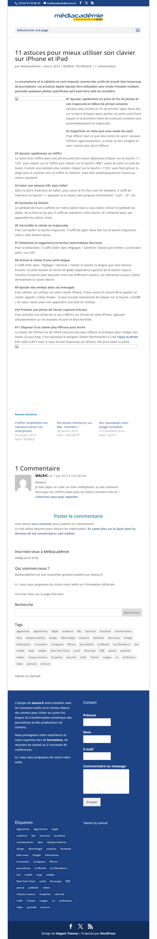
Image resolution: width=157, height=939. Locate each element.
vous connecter (41, 524)
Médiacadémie (30, 66)
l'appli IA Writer (127, 337)
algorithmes (41, 631)
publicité (125, 650)
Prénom (91, 715)
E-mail (89, 749)
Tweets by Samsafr (28, 676)
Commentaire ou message (105, 766)
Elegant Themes (67, 933)
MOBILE (68, 66)
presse (112, 650)
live (136, 644)
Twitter (94, 657)
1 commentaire (105, 66)
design (53, 638)
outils (77, 650)
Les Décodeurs (121, 644)
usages (107, 657)
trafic (83, 657)
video (20, 663)
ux (117, 657)
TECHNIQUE (83, 66)
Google (128, 638)
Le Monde (103, 644)
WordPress (108, 933)
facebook (98, 638)
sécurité (71, 657)
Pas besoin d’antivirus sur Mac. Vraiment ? (74, 425)
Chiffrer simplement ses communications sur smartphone (31, 427)
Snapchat (56, 657)
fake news (114, 638)
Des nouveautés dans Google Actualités (113, 425)
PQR (102, 650)
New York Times (60, 650)
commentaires (123, 631)
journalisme (87, 644)
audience (67, 631)
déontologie (68, 638)
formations (55, 740)
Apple (55, 631)
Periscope (89, 650)
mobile (20, 650)
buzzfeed (105, 631)
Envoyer (91, 802)
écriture (45, 663)
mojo (31, 650)
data (19, 638)
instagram (57, 644)
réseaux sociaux (37, 657)
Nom (88, 732)
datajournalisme (35, 638)
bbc (79, 631)
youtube (32, 663)
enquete (84, 638)
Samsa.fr (38, 703)
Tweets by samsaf (95, 823)
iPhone (71, 644)
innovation (41, 644)
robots (20, 657)
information (23, 644)
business (90, 631)
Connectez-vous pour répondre (56, 497)
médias (42, 650)
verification (129, 657)
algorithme (23, 631)
